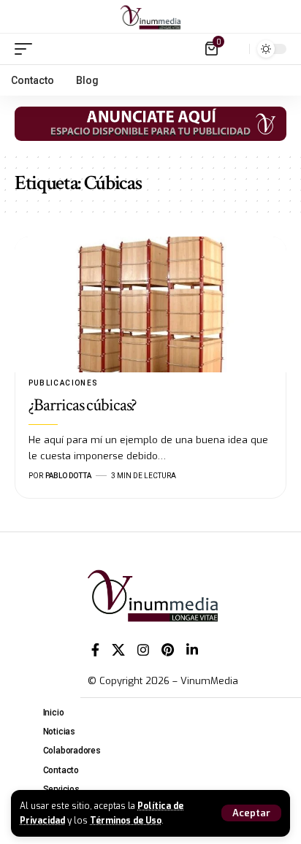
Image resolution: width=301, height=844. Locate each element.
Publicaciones (63, 383)
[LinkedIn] (192, 650)
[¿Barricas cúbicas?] (150, 304)
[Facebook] (95, 650)
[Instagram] (143, 650)
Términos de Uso (125, 820)
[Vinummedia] (150, 16)
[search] (234, 48)
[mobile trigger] (27, 49)
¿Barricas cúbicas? (82, 405)
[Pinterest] (168, 650)
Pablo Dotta (68, 476)
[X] (118, 650)
